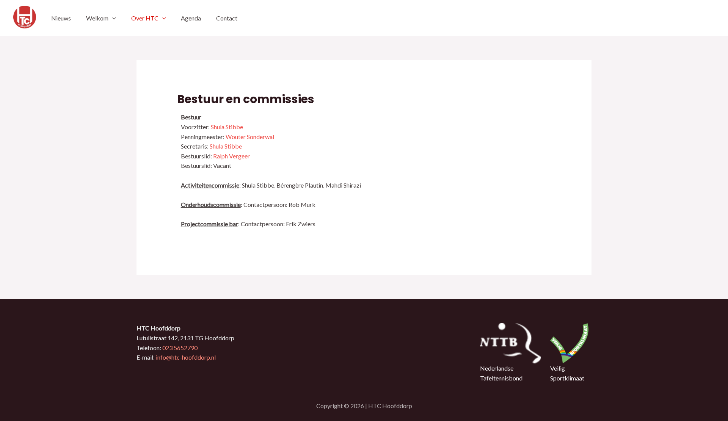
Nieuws (61, 18)
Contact (226, 18)
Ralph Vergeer (231, 156)
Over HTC (144, 18)
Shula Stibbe (227, 126)
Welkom (97, 18)
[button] (112, 18)
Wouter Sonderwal (250, 136)
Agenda (191, 18)
